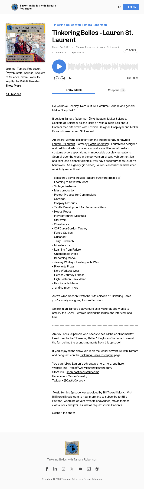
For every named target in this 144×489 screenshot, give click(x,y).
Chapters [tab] (116, 90)
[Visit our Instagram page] (63, 469)
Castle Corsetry (98, 144)
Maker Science (116, 118)
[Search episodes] (119, 7)
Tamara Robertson (76, 118)
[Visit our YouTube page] (80, 469)
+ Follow (131, 6)
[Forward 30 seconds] (62, 78)
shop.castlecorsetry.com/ (83, 372)
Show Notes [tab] (74, 90)
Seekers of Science (64, 123)
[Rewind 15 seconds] (56, 78)
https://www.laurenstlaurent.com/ (91, 368)
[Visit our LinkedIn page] (55, 469)
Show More (13, 85)
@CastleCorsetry (74, 380)
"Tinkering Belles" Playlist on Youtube (98, 338)
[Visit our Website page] (89, 469)
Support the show (63, 413)
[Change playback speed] (70, 78)
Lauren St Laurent (63, 144)
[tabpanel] (95, 259)
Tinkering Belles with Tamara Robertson (38, 7)
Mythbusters (98, 118)
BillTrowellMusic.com (65, 396)
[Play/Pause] (59, 66)
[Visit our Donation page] (97, 469)
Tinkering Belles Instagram (96, 355)
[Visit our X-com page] (72, 469)
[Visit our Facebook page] (46, 469)
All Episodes (13, 94)
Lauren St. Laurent (82, 131)
